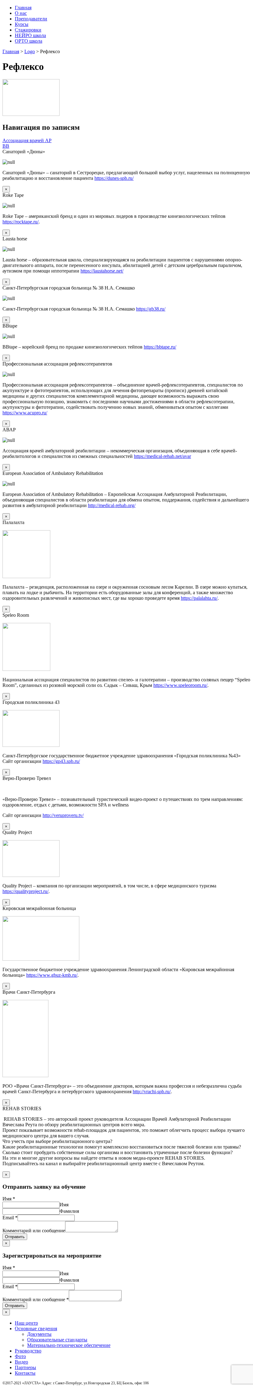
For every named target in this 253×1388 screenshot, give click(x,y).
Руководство (28, 1350)
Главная (23, 7)
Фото (20, 1356)
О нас (21, 13)
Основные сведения (36, 1328)
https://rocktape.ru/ (20, 221)
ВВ (5, 146)
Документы (39, 1334)
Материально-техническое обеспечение (68, 1345)
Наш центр (26, 1323)
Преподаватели (31, 18)
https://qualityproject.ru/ (25, 891)
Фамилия (69, 1211)
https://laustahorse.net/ (102, 270)
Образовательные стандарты (57, 1339)
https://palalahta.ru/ (199, 598)
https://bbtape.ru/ (160, 346)
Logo (29, 51)
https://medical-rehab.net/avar (162, 456)
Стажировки (28, 29)
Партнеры (25, 1367)
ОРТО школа (28, 41)
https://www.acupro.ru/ (24, 412)
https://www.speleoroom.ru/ (180, 685)
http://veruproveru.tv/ (63, 815)
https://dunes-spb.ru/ (114, 178)
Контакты (25, 1373)
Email (10, 1217)
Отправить (15, 1236)
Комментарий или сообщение (33, 1230)
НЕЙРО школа (30, 35)
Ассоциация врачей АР (27, 140)
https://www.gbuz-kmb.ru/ (51, 975)
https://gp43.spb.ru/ (61, 761)
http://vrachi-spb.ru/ (152, 1091)
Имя (8, 1198)
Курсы (21, 24)
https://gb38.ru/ (150, 308)
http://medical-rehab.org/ (111, 505)
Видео (21, 1362)
